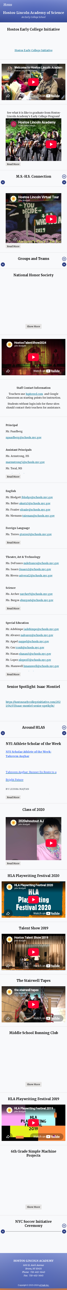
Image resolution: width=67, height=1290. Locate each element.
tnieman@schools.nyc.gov (38, 515)
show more (33, 326)
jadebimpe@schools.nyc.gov (41, 629)
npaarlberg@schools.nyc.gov (23, 437)
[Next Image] (64, 182)
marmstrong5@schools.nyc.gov (25, 462)
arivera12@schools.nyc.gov (36, 575)
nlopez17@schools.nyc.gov (35, 659)
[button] (64, 177)
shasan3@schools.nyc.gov (35, 653)
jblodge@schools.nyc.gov (37, 497)
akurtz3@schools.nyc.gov (34, 503)
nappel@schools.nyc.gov (33, 641)
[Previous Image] (3, 182)
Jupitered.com (34, 393)
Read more (13, 164)
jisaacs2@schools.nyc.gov (35, 569)
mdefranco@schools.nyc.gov (41, 563)
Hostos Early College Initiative (34, 50)
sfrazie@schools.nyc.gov (35, 509)
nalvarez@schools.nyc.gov (36, 635)
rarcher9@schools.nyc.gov (36, 594)
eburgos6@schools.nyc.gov (36, 600)
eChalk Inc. (44, 1285)
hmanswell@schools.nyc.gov (41, 666)
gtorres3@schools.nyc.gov (36, 534)
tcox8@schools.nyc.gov (30, 647)
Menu (7, 4)
